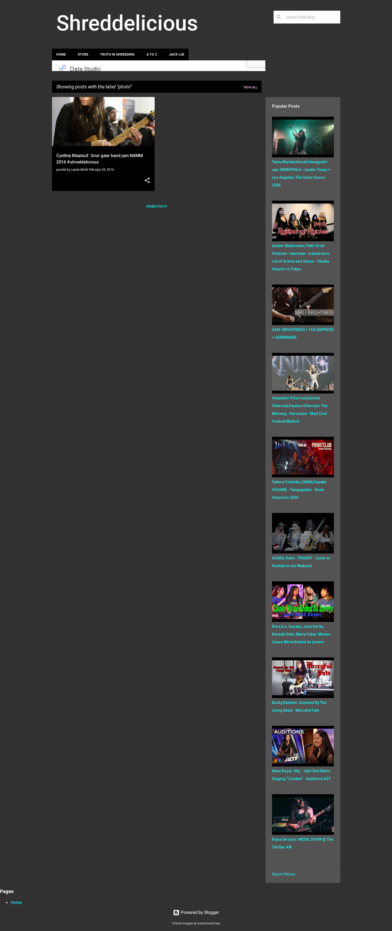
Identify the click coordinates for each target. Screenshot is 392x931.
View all (250, 87)
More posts (156, 206)
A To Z (151, 54)
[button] (147, 181)
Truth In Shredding (117, 54)
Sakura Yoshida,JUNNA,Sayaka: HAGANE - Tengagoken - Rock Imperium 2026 (299, 490)
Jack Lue (176, 54)
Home (61, 54)
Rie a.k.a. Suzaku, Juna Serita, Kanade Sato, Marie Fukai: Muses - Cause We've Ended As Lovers (302, 634)
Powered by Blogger (199, 912)
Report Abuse (283, 874)
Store (83, 54)
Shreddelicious (127, 23)
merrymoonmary (208, 923)
